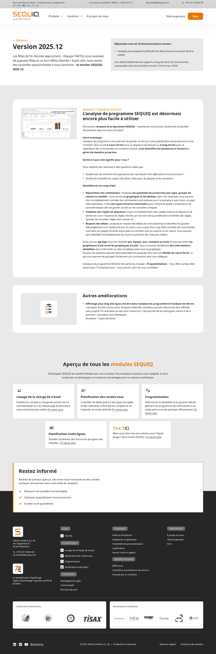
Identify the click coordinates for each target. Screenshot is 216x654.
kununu (36, 644)
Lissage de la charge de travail (38, 397)
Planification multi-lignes (67, 434)
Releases (22, 40)
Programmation (157, 397)
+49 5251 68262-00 (193, 2)
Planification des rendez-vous (102, 397)
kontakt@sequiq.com (159, 2)
